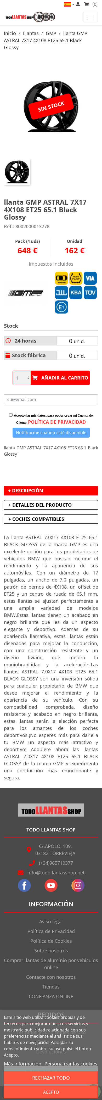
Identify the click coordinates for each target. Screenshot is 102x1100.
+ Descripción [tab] (25, 490)
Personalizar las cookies (70, 1063)
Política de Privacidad (51, 931)
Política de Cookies (51, 941)
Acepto (51, 1092)
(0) (95, 4)
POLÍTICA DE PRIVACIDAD (57, 422)
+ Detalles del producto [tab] (40, 505)
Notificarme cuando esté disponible (51, 432)
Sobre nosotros (51, 950)
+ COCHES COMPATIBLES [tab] (36, 519)
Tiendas (51, 987)
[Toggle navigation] (90, 17)
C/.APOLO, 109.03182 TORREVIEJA (55, 849)
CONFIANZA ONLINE (51, 996)
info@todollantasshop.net (55, 872)
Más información (23, 1063)
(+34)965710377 (56, 863)
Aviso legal (51, 921)
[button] (69, 4)
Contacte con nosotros (51, 977)
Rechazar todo (51, 1077)
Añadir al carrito (64, 378)
